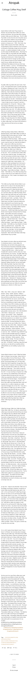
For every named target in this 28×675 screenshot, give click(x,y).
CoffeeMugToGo (6, 639)
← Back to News (14, 654)
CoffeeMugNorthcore (11, 637)
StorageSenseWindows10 (8, 643)
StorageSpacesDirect (7, 644)
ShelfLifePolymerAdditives (9, 641)
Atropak (16, 670)
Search (14, 665)
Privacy (14, 667)
